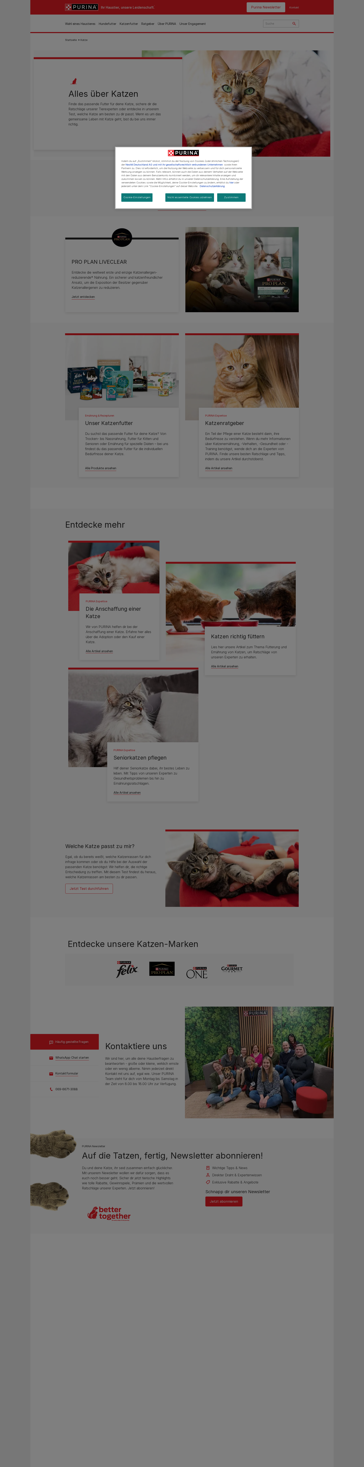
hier (231, 182)
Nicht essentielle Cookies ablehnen (189, 197)
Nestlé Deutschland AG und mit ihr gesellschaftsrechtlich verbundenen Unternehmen (174, 164)
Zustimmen (231, 197)
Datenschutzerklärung (212, 186)
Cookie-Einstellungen (136, 197)
